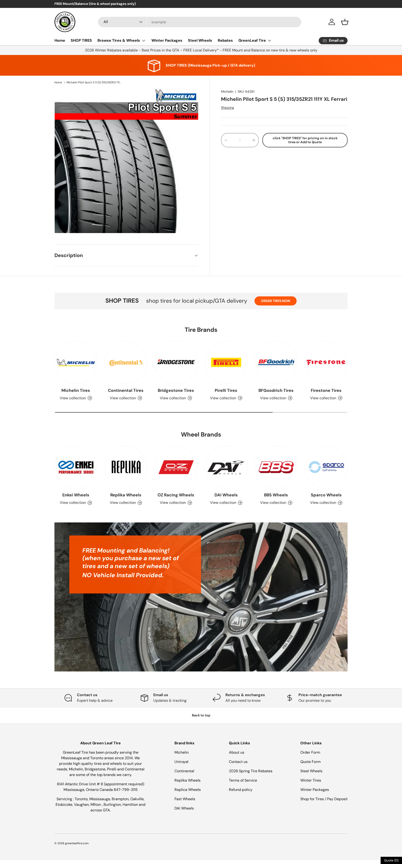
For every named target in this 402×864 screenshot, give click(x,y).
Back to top (201, 715)
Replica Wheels (187, 789)
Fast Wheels (184, 798)
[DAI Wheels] (226, 467)
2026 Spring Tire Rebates (250, 771)
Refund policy (240, 789)
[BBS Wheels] (276, 467)
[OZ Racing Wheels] (176, 467)
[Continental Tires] (126, 362)
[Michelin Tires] (76, 362)
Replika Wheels (125, 495)
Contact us (238, 761)
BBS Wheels (276, 495)
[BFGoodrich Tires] (276, 362)
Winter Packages (166, 40)
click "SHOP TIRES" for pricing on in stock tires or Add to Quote (305, 140)
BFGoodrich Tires (276, 390)
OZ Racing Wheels (175, 495)
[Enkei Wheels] (76, 467)
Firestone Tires (326, 390)
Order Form (310, 752)
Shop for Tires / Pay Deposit (324, 798)
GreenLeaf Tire (252, 40)
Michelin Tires (75, 390)
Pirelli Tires (226, 390)
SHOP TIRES (81, 40)
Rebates (225, 40)
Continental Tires (126, 390)
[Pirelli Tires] (226, 362)
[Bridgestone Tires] (176, 362)
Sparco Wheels (326, 495)
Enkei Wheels (75, 495)
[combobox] (199, 22)
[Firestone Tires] (326, 362)
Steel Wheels (200, 40)
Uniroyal (181, 761)
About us (236, 752)
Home (59, 40)
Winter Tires (310, 780)
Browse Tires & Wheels (118, 40)
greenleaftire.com (77, 843)
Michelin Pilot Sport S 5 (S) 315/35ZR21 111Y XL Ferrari (94, 82)
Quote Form (310, 761)
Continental (184, 771)
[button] (345, 22)
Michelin (227, 91)
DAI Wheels (226, 495)
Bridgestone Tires (176, 390)
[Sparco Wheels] (326, 467)
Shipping (227, 107)
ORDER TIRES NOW (275, 301)
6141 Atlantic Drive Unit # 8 (80, 784)
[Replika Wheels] (126, 467)
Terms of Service (243, 780)
